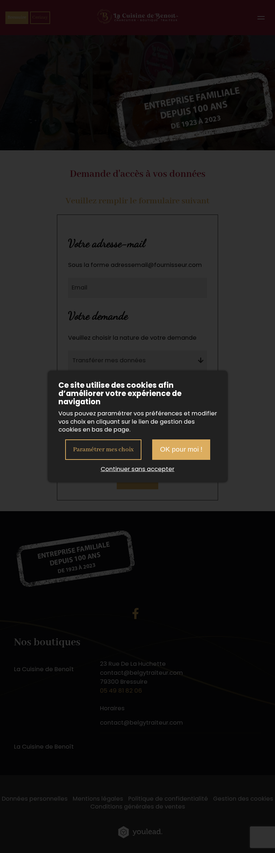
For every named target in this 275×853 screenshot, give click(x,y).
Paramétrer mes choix (103, 449)
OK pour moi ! (181, 449)
